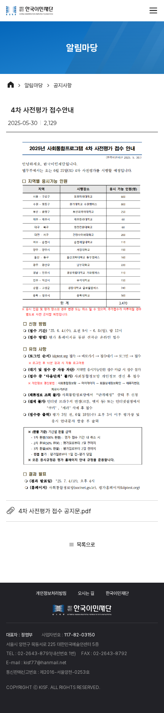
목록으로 (86, 544)
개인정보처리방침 (51, 593)
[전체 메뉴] (153, 10)
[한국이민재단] (29, 10)
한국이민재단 (117, 593)
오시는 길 (86, 593)
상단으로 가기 (146, 646)
